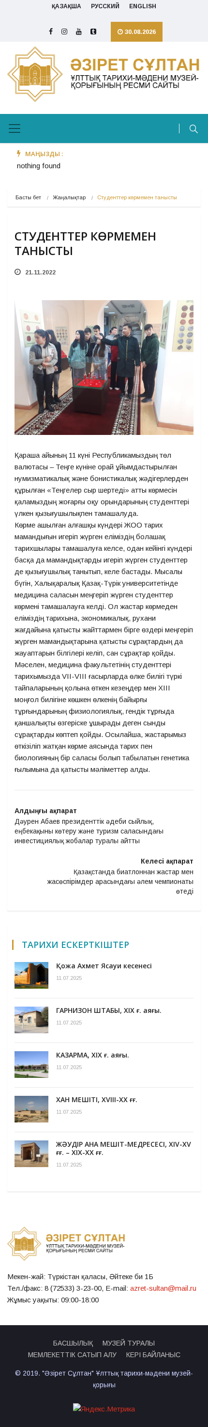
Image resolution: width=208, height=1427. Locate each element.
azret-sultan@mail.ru (163, 1288)
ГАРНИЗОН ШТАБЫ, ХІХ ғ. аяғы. (109, 1010)
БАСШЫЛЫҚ (73, 1343)
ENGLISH (142, 6)
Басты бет (28, 197)
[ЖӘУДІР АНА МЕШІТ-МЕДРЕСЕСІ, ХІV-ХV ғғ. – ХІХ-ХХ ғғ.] (31, 1153)
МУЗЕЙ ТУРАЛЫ (129, 1343)
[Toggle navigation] (14, 128)
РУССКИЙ (105, 6)
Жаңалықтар (69, 197)
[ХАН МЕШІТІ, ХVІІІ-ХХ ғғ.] (31, 1109)
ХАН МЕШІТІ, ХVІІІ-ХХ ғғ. (96, 1099)
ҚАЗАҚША (66, 6)
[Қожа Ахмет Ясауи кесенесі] (31, 975)
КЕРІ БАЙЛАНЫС (153, 1355)
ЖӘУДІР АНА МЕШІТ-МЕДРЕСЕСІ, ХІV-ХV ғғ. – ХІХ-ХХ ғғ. (123, 1148)
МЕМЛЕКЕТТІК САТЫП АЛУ (72, 1355)
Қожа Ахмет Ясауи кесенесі (104, 965)
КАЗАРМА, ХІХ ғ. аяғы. (92, 1054)
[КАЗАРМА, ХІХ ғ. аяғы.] (31, 1064)
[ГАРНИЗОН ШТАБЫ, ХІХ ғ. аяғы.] (31, 1020)
